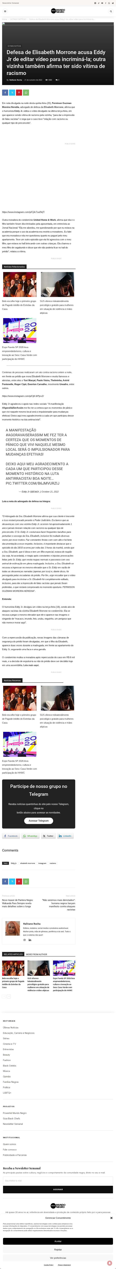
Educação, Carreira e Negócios (18, 1033)
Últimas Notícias (10, 1027)
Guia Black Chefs (11, 1118)
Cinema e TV (9, 1044)
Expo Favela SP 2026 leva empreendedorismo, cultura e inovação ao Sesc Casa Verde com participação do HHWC (19, 353)
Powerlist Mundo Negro (15, 1113)
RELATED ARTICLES (13, 954)
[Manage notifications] (109, 1263)
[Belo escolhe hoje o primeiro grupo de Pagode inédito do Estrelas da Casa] (13, 968)
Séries (6, 1038)
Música (6, 1071)
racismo (53, 863)
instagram (42, 863)
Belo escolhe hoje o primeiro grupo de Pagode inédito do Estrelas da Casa (19, 305)
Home (4, 19)
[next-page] (9, 996)
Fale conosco (10, 1149)
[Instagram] (95, 3)
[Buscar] (111, 11)
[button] (111, 1217)
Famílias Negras (11, 1082)
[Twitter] (12, 93)
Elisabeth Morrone (53, 107)
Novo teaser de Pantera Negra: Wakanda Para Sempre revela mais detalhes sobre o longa (17, 903)
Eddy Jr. (18, 111)
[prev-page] (4, 996)
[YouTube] (102, 3)
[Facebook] (106, 3)
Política (6, 1087)
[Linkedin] (31, 940)
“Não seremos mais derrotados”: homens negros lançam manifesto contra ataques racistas (58, 905)
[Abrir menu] (5, 11)
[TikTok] (99, 3)
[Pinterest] (19, 93)
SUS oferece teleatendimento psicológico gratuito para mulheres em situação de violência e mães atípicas (57, 307)
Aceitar (58, 1241)
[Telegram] (113, 3)
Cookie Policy (48, 1265)
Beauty (6, 1054)
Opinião (7, 1076)
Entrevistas (8, 1049)
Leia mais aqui (31, 665)
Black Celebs (9, 1065)
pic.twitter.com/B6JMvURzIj (32, 483)
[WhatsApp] (109, 3)
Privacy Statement (64, 1265)
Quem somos (9, 1144)
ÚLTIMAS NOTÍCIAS (18, 19)
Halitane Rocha (15, 80)
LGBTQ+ (7, 1093)
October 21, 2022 (50, 491)
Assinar (58, 1189)
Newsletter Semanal (10, 3)
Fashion (7, 1060)
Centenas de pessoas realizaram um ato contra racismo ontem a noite (36, 372)
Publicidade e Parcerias (15, 1155)
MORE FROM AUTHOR (36, 954)
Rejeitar (58, 1249)
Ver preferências (58, 1258)
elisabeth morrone (27, 863)
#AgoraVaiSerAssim (24, 435)
